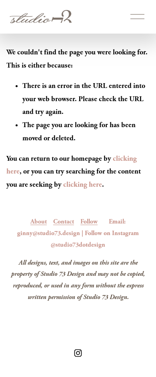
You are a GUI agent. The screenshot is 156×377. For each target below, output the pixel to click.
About (38, 221)
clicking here (82, 184)
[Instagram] (78, 353)
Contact (63, 221)
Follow (89, 221)
